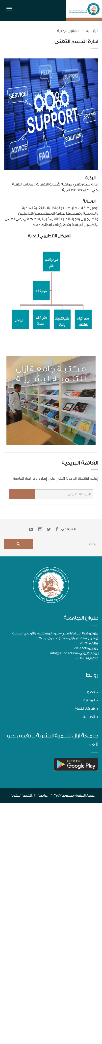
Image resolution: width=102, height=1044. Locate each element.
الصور (91, 692)
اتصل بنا (89, 717)
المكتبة (89, 700)
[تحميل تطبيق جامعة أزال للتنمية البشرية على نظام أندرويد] (76, 764)
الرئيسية (92, 31)
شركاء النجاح (85, 709)
